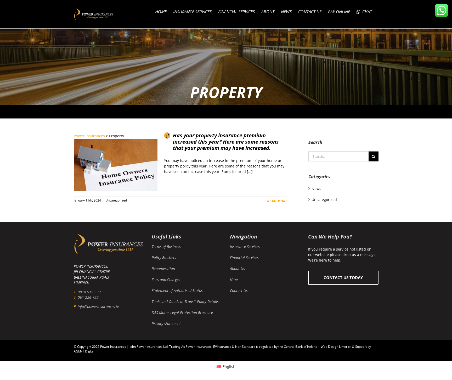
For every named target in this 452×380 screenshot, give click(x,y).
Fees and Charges (166, 279)
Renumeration (163, 268)
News (316, 188)
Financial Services (244, 257)
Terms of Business (166, 246)
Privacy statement (166, 323)
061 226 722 (88, 297)
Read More (277, 200)
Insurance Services (245, 246)
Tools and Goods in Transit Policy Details (185, 301)
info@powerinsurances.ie (98, 306)
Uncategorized (116, 200)
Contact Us (239, 290)
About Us (237, 268)
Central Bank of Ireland (300, 346)
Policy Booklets (164, 257)
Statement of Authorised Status (177, 290)
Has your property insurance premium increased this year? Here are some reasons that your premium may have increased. (226, 141)
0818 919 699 (89, 291)
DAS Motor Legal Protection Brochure (182, 312)
